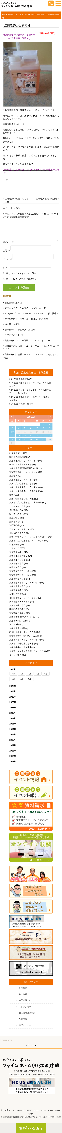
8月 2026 (31, 417)
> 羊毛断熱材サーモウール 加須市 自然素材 (25, 319)
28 (37, 439)
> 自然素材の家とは (12, 302)
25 (18, 439)
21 (37, 435)
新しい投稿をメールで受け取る (21, 278)
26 (25, 439)
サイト (6, 268)
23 (49, 435)
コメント (8, 241)
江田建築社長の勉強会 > (47, 198)
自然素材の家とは (27, 379)
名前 (6, 250)
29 (43, 439)
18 (18, 435)
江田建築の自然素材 (17, 25)
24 (12, 439)
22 (43, 435)
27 (31, 439)
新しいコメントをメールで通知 (21, 273)
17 (12, 435)
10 (12, 432)
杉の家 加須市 (26, 404)
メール (7, 259)
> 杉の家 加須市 (11, 324)
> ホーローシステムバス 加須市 (19, 329)
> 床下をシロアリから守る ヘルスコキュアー (25, 308)
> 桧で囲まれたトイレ (13, 335)
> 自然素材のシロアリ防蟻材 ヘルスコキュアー (26, 340)
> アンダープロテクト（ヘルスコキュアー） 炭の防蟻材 (31, 313)
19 (25, 435)
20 (31, 435)
